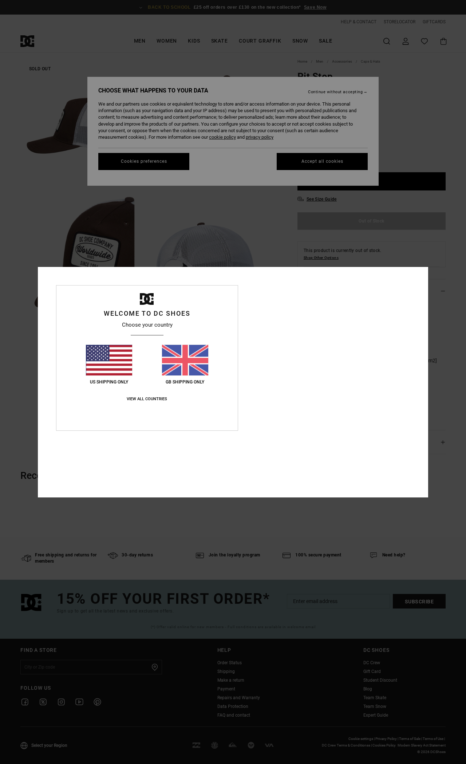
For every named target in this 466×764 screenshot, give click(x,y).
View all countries (147, 399)
